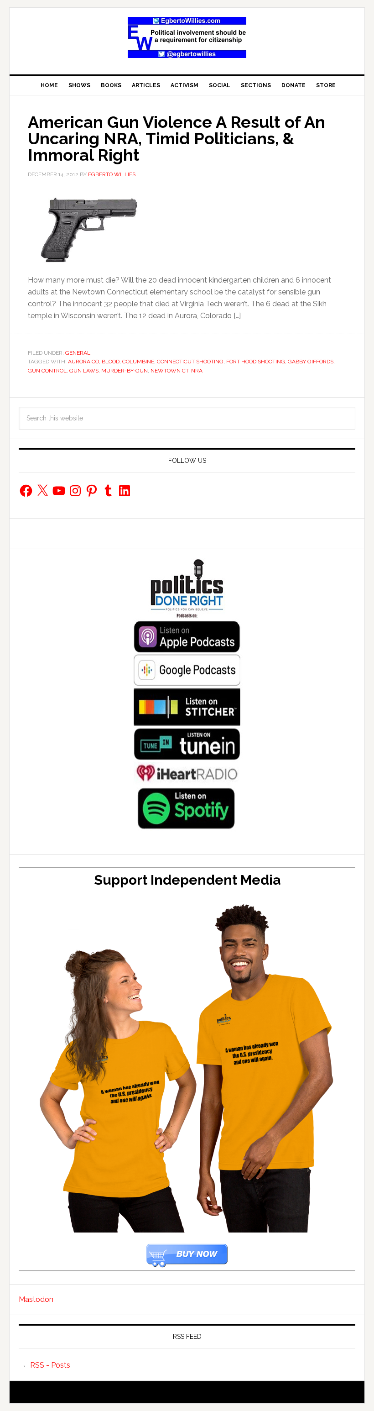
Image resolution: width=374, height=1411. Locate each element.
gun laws (84, 370)
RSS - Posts (50, 1365)
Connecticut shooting (190, 361)
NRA (197, 370)
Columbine (138, 361)
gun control (47, 370)
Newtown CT (169, 370)
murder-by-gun (124, 370)
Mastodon (36, 1299)
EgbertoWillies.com (187, 37)
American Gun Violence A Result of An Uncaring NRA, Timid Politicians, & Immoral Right (176, 138)
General (77, 353)
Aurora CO (83, 361)
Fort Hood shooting (255, 361)
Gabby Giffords (310, 361)
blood (110, 361)
